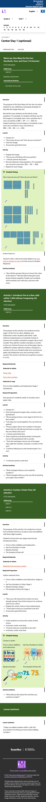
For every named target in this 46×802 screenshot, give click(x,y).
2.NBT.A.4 (8, 507)
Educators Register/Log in (34, 6)
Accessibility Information (28, 771)
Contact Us (39, 5)
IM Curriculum (38, 1)
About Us (40, 3)
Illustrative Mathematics (17, 775)
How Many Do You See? (13, 86)
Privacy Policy (14, 771)
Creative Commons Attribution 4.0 (15, 777)
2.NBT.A (7, 504)
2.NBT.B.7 (8, 72)
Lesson (21, 49)
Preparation (8, 49)
